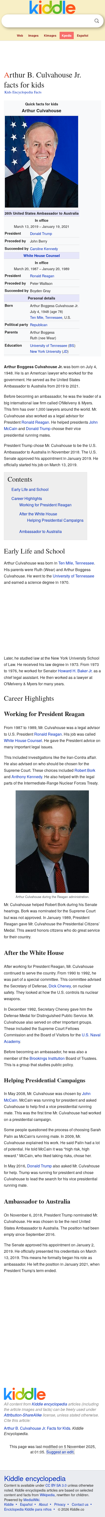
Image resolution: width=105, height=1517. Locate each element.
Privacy (59, 1504)
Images (33, 35)
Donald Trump (41, 233)
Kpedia (67, 35)
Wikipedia (47, 1494)
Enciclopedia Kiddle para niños (28, 1509)
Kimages (50, 35)
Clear (87, 21)
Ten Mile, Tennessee (46, 317)
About (43, 1504)
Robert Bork (84, 770)
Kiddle (9, 1504)
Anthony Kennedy (26, 776)
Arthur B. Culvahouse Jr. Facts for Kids (37, 1428)
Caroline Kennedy (44, 248)
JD (65, 351)
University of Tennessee (48, 345)
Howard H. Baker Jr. (75, 671)
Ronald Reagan (42, 275)
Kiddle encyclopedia (49, 1404)
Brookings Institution (47, 1058)
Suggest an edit (60, 1451)
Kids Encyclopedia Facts (23, 91)
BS (71, 345)
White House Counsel (41, 255)
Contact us (80, 1504)
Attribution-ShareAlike (23, 1415)
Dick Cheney (60, 986)
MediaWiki (31, 1499)
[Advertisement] (52, 54)
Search (97, 20)
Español (82, 35)
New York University (45, 351)
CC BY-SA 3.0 (56, 1485)
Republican (38, 324)
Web (20, 35)
